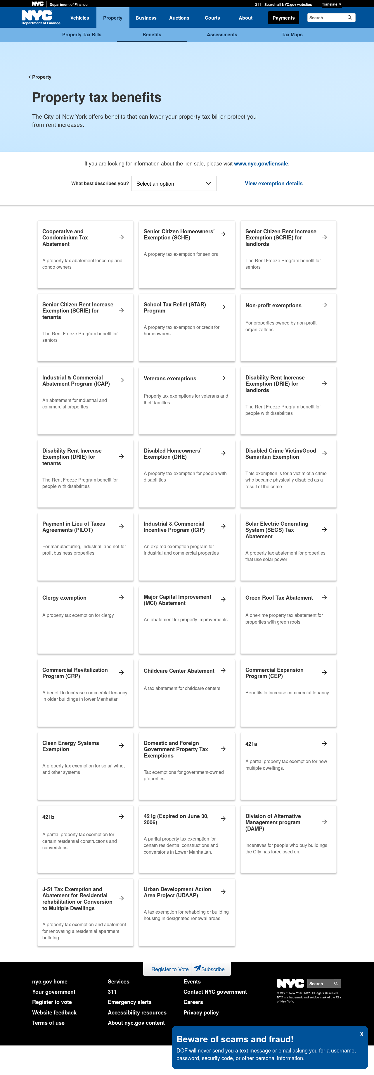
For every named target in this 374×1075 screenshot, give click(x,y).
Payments (284, 17)
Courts (212, 17)
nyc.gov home (49, 981)
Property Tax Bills (81, 34)
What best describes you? (100, 183)
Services (118, 981)
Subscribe (213, 969)
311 (258, 4)
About (245, 17)
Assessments (222, 34)
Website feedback (54, 1012)
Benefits (152, 34)
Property (112, 17)
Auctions (179, 17)
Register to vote (52, 1002)
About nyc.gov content (136, 1022)
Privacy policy (201, 1012)
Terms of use (48, 1022)
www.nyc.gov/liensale (261, 163)
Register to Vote (170, 969)
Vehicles (79, 17)
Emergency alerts (130, 1002)
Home (41, 17)
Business (146, 17)
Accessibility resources (137, 1012)
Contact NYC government (215, 991)
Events (192, 981)
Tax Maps (292, 34)
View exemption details (274, 183)
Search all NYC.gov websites (288, 4)
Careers (193, 1002)
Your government (53, 991)
